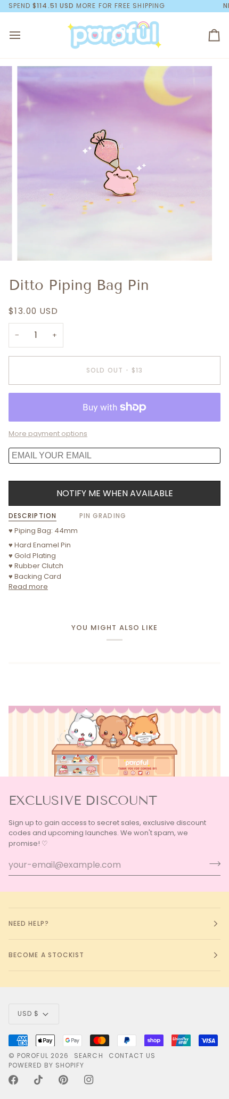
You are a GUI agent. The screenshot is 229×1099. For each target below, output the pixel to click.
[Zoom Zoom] (114, 163)
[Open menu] (24, 35)
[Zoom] (37, 240)
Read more (28, 586)
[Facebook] (13, 1080)
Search (88, 1055)
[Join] (211, 863)
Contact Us (132, 1055)
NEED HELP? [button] (29, 923)
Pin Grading (102, 515)
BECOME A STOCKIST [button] (46, 954)
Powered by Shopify (46, 1065)
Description (32, 515)
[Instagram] (89, 1080)
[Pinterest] (63, 1080)
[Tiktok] (38, 1080)
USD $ (28, 1013)
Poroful (32, 1055)
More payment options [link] (48, 434)
